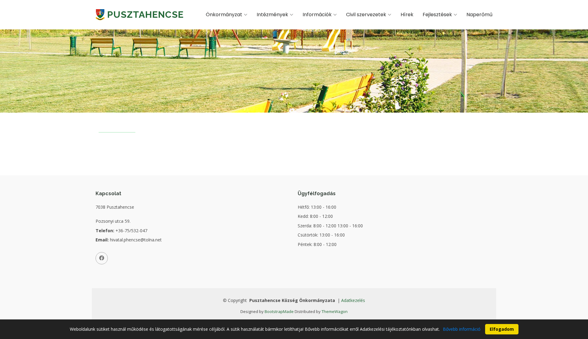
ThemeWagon (335, 311)
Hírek (407, 14)
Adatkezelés (353, 300)
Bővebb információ (462, 329)
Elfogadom (502, 329)
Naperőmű (479, 14)
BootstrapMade (279, 311)
